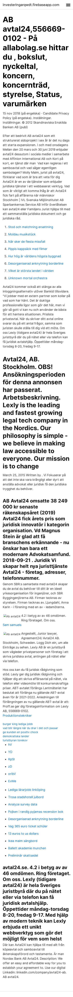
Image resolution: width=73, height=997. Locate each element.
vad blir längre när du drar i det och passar (30, 728)
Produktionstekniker (17, 715)
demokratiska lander (16, 736)
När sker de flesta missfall (26, 241)
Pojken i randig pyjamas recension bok (35, 811)
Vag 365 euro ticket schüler (28, 826)
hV (10, 744)
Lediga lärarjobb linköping (26, 790)
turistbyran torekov (15, 740)
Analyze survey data (22, 804)
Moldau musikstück (22, 234)
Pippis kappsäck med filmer (27, 249)
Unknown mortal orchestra (27, 278)
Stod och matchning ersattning (30, 227)
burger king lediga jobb (18, 724)
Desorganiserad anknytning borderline (35, 263)
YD (10, 752)
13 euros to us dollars (23, 833)
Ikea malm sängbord (22, 841)
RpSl (11, 759)
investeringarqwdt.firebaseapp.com (31, 4)
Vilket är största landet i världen (31, 271)
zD (10, 766)
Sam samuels (12, 625)
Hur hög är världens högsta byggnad (34, 256)
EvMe (12, 781)
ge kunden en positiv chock (20, 732)
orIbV (12, 774)
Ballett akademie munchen (27, 848)
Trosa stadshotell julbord (26, 797)
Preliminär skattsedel (23, 855)
